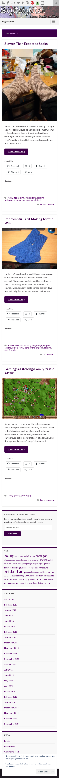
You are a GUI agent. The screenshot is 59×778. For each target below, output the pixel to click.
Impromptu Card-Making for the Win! (28, 221)
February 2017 (10, 605)
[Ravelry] (37, 2)
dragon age (37, 345)
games (14, 567)
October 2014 (10, 718)
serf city (43, 576)
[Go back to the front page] (29, 12)
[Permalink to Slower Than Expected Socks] (29, 84)
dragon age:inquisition (41, 563)
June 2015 (9, 675)
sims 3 (15, 579)
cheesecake (9, 560)
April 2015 (8, 686)
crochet (50, 560)
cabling (27, 556)
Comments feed (11, 751)
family (10, 198)
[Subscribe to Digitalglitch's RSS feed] (3, 2)
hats (36, 568)
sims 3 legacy (24, 579)
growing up (26, 495)
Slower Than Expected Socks (26, 44)
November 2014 (11, 713)
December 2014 (11, 707)
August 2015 (10, 664)
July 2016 (8, 615)
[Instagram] (27, 2)
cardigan (42, 556)
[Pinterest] (32, 2)
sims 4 (7, 350)
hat (32, 567)
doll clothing (17, 563)
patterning (20, 576)
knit (26, 198)
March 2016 (9, 626)
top (23, 200)
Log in (7, 741)
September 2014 (11, 724)
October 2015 (10, 653)
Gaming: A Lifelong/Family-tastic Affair (29, 371)
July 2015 (8, 670)
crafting (43, 560)
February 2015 (10, 697)
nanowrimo (49, 572)
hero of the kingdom (34, 348)
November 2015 (11, 648)
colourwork (35, 560)
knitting (32, 198)
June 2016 (9, 621)
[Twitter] (18, 2)
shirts (6, 580)
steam (44, 579)
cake (33, 556)
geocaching (19, 198)
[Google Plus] (13, 2)
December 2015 (11, 642)
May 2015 (8, 680)
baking (8, 556)
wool (28, 200)
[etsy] (42, 2)
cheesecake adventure (22, 560)
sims (11, 579)
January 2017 (10, 610)
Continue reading (16, 151)
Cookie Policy (10, 766)
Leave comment (47, 204)
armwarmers (13, 345)
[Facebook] (8, 2)
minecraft (39, 572)
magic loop (30, 572)
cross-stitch (8, 564)
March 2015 (9, 691)
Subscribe (12, 533)
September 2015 (11, 659)
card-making (25, 345)
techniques (20, 583)
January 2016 (10, 637)
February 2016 (10, 632)
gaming (17, 495)
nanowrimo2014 (10, 576)
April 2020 (8, 599)
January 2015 (10, 702)
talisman (11, 583)
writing (47, 583)
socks (18, 200)
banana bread (19, 556)
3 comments (49, 354)
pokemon (30, 575)
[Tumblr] (23, 2)
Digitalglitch (8, 21)
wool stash (36, 200)
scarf (38, 576)
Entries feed (9, 746)
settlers (50, 575)
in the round (43, 568)
